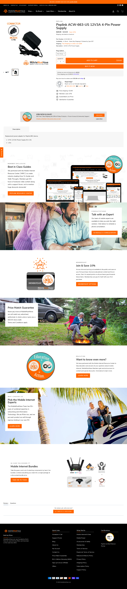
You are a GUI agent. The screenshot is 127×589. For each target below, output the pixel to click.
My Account (22, 5)
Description (16, 129)
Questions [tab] (13, 503)
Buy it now (90, 66)
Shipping (58, 34)
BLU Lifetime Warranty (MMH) (62, 559)
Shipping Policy (82, 563)
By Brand (39, 11)
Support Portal (33, 5)
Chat (87, 86)
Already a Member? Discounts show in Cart (48, 119)
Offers (54, 566)
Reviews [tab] (5, 503)
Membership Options (87, 284)
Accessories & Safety (83, 542)
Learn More (50, 11)
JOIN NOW (99, 115)
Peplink (59, 21)
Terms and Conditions (15, 322)
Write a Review (65, 512)
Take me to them (19, 480)
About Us (6, 5)
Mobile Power (81, 538)
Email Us (80, 86)
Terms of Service (82, 549)
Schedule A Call (57, 534)
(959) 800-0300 (71, 86)
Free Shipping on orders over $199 (72, 43)
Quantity (60, 59)
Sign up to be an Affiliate (60, 563)
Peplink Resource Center (21, 193)
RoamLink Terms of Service (85, 552)
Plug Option (60, 51)
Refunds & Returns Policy (85, 556)
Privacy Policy (81, 559)
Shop (30, 11)
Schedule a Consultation (104, 233)
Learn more (83, 375)
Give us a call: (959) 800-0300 (47, 5)
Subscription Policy (83, 566)
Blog (53, 542)
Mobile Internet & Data (84, 534)
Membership (62, 11)
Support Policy (81, 570)
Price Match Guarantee (59, 556)
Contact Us (14, 5)
